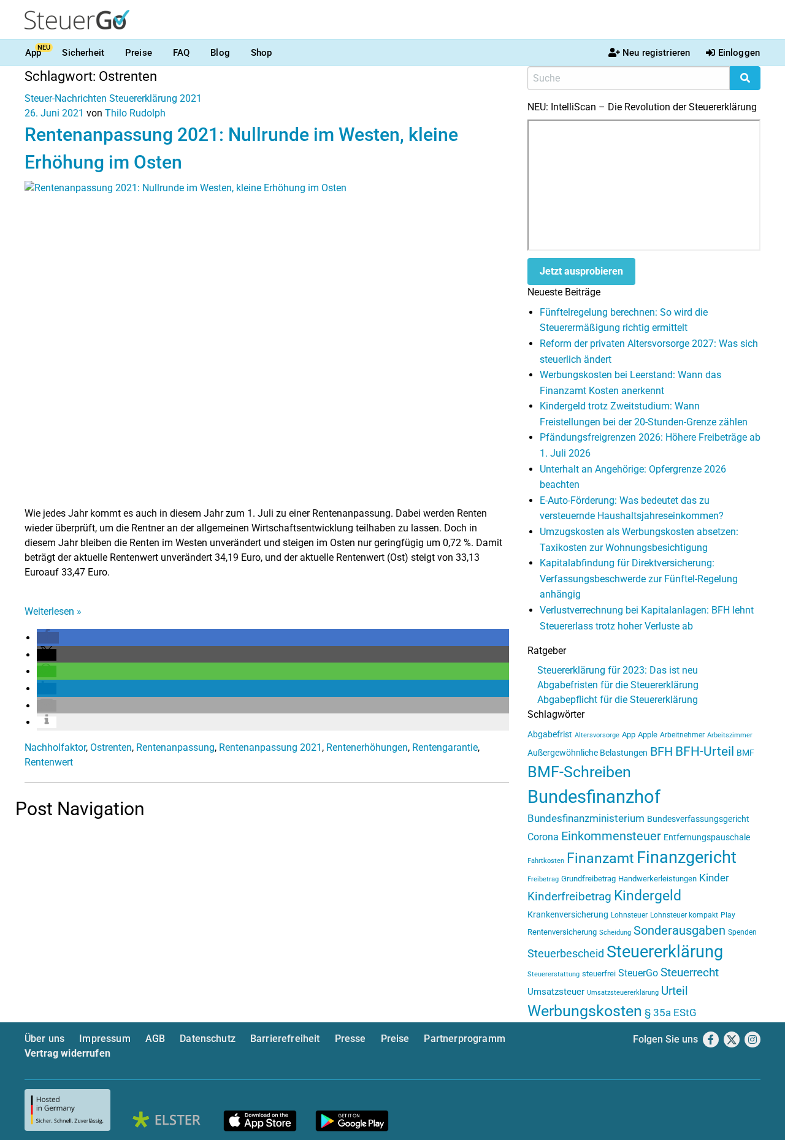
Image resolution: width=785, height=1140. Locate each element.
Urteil (674, 991)
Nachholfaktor (55, 747)
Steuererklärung (665, 952)
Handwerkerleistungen (657, 878)
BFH (661, 752)
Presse (350, 1038)
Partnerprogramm (464, 1038)
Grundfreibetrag (588, 878)
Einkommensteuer (611, 836)
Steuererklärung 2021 (155, 98)
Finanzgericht (687, 857)
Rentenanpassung (175, 747)
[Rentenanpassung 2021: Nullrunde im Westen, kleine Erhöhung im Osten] (267, 343)
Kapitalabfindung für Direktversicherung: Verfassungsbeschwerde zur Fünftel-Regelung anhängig (639, 578)
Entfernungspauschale (707, 837)
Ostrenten (111, 747)
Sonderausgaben (680, 931)
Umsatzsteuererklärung (623, 993)
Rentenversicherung (562, 932)
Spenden (742, 932)
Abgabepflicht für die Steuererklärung (617, 699)
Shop (261, 52)
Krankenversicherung (567, 915)
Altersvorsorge (597, 735)
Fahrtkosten (545, 861)
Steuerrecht (690, 972)
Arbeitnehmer (682, 735)
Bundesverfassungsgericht (698, 819)
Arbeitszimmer (729, 735)
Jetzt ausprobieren (581, 271)
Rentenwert (49, 762)
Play (728, 915)
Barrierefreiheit (285, 1038)
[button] (48, 638)
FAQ (181, 52)
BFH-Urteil (704, 751)
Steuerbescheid (565, 953)
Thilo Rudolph (135, 113)
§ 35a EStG (671, 1012)
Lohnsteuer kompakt (684, 915)
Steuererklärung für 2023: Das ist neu (617, 670)
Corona (543, 837)
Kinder (714, 878)
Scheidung (615, 933)
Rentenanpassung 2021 (270, 747)
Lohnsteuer (629, 915)
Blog (220, 52)
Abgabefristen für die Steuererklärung (618, 685)
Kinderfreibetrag (569, 896)
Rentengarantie (445, 747)
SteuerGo (638, 973)
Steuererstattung (553, 974)
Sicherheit (83, 52)
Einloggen (739, 52)
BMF (745, 753)
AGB (155, 1038)
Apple (647, 734)
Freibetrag (543, 879)
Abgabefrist (549, 734)
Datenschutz (208, 1038)
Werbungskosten (584, 1011)
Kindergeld (647, 895)
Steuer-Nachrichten (66, 98)
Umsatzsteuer (555, 991)
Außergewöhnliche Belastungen (587, 753)
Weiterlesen (53, 611)
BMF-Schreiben (579, 772)
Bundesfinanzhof (594, 796)
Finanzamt (600, 858)
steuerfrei (599, 973)
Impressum (104, 1038)
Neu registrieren (656, 52)
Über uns (44, 1038)
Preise (138, 52)
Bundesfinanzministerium (586, 818)
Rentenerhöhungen (367, 747)
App (33, 52)
